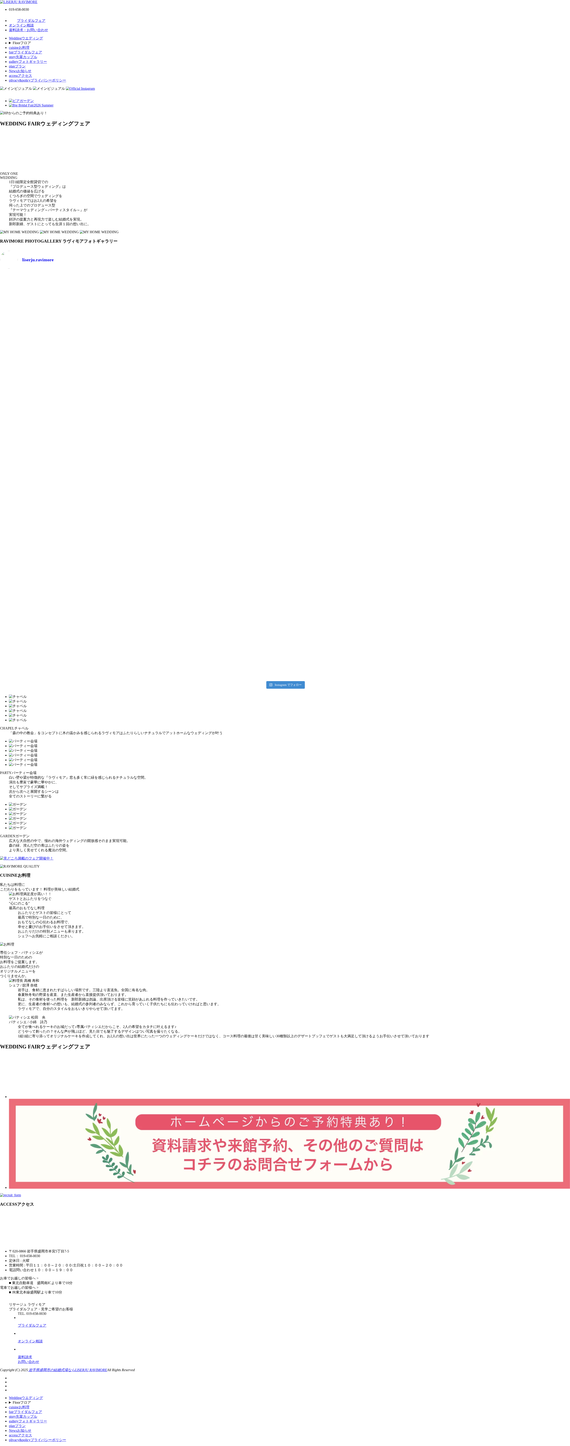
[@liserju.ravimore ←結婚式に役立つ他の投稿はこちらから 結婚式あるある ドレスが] (70, 475)
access (20, 76)
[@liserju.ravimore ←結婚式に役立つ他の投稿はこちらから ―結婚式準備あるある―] (356, 394)
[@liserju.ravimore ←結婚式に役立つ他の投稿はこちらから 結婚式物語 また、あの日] (70, 556)
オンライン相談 (21, 25)
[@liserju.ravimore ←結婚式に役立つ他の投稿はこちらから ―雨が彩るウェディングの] (356, 637)
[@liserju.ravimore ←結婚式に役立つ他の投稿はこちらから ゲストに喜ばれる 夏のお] (70, 637)
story (23, 57)
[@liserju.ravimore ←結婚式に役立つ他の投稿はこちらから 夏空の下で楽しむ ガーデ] (213, 637)
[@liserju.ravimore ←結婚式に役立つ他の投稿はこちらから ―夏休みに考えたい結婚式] (70, 394)
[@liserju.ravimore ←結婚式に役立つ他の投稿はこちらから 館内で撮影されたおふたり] (356, 475)
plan (17, 66)
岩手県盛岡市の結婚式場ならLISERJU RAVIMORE (67, 1370)
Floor (22, 43)
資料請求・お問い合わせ (28, 30)
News (20, 71)
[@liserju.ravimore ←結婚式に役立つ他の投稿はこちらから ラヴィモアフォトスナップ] (213, 475)
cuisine (19, 47)
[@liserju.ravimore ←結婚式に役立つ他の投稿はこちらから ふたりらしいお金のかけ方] (70, 290)
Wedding (26, 38)
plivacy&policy (37, 80)
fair (25, 52)
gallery (28, 61)
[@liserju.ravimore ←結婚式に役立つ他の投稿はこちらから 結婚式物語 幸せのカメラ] (213, 556)
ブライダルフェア (31, 20)
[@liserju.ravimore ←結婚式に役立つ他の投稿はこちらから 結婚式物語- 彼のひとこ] (356, 556)
